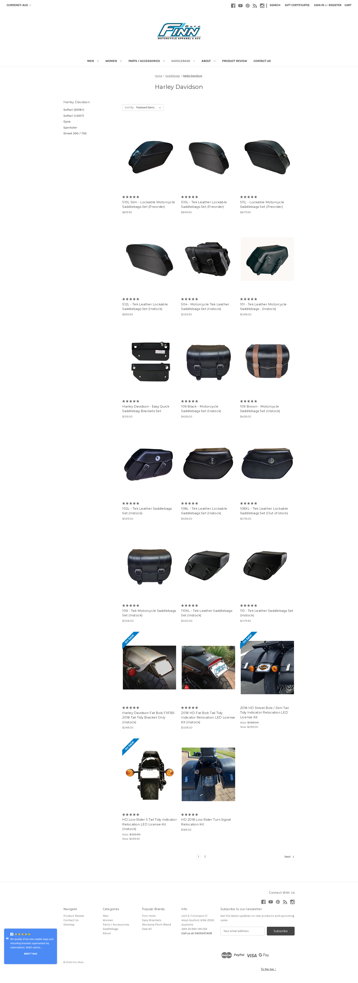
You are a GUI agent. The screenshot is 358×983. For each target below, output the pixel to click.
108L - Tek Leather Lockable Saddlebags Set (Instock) (204, 511)
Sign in (319, 5)
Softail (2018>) (73, 109)
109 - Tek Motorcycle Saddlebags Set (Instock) (149, 613)
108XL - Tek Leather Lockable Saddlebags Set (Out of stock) (264, 511)
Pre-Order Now (149, 156)
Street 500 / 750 (75, 133)
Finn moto (149, 916)
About (207, 61)
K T (31, 955)
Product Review (234, 61)
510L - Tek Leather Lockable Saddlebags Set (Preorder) (204, 204)
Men (91, 61)
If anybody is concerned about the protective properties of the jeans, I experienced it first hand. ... (29, 944)
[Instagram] (262, 6)
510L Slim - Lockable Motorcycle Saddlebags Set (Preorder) (148, 204)
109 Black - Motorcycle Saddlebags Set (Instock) (201, 408)
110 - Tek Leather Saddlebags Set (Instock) (266, 613)
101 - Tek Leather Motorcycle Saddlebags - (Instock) (263, 306)
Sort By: (129, 107)
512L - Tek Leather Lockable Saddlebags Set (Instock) (145, 306)
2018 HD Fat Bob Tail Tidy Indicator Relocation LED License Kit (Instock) (208, 717)
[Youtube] (240, 6)
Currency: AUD (18, 5)
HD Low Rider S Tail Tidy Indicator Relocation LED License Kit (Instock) (149, 824)
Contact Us (262, 61)
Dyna (66, 121)
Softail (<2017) (73, 116)
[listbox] (149, 107)
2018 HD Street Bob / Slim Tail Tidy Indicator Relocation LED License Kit (264, 712)
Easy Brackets (151, 920)
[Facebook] (233, 6)
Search (275, 5)
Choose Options (150, 259)
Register (335, 5)
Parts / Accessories (144, 61)
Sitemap (69, 924)
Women (111, 61)
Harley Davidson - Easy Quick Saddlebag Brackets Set (145, 408)
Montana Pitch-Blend (156, 924)
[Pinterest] (248, 6)
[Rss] (255, 6)
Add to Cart (208, 361)
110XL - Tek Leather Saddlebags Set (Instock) (206, 613)
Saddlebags (181, 61)
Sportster (70, 127)
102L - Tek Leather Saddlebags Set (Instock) (147, 511)
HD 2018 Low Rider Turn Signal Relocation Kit (206, 822)
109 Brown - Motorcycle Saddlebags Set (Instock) (260, 408)
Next (287, 856)
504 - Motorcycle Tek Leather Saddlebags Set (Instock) (205, 306)
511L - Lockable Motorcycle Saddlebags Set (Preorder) (262, 204)
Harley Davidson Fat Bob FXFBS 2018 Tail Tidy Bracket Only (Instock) (148, 717)
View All (147, 929)
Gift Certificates (297, 5)
